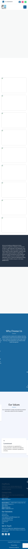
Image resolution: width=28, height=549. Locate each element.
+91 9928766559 (8, 1)
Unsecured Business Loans (7, 518)
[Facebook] (20, 2)
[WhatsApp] (25, 2)
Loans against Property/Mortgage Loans (11, 517)
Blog (3, 523)
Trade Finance (5, 521)
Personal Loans (5, 515)
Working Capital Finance (7, 520)
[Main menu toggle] (24, 7)
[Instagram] (23, 2)
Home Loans (4, 514)
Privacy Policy (14, 545)
